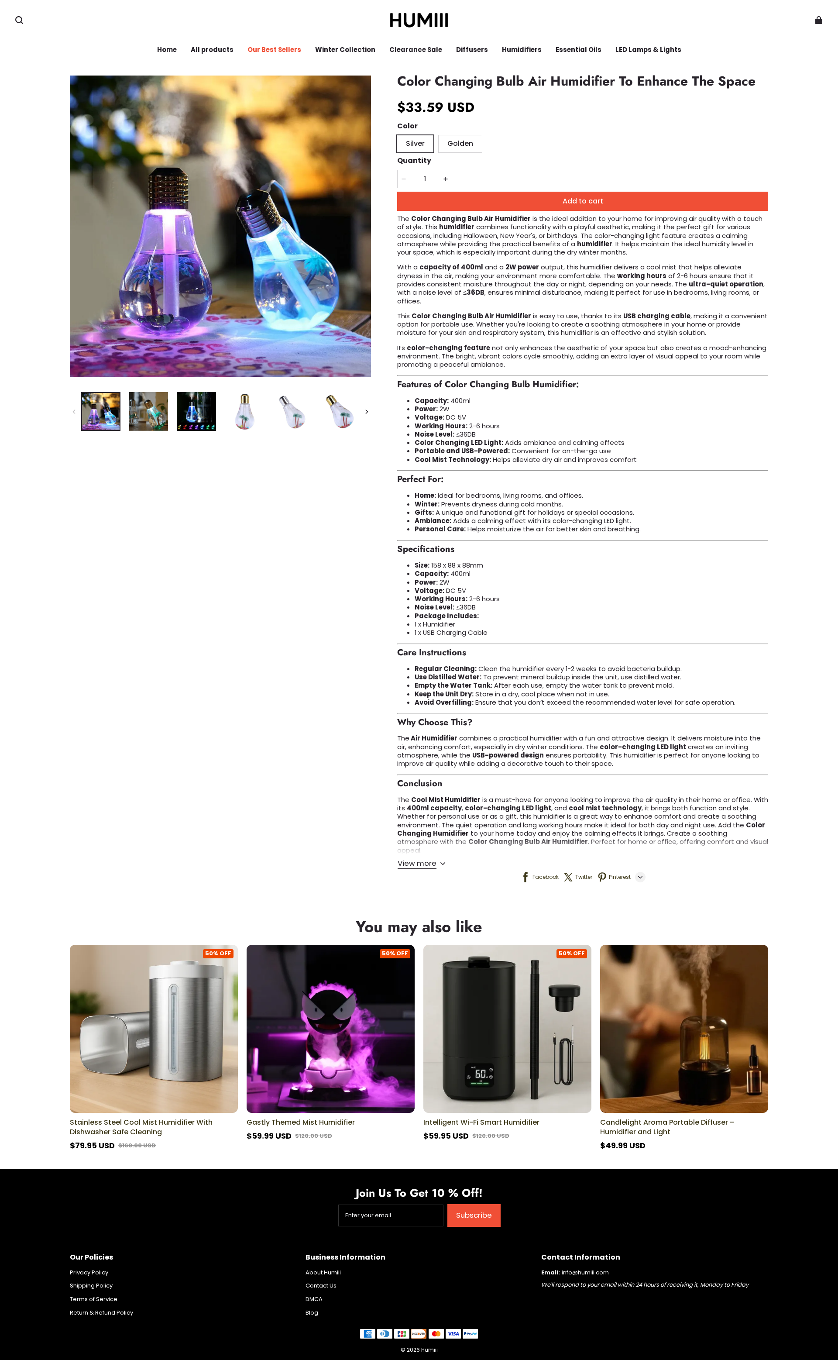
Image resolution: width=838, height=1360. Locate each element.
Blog (312, 1312)
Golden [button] (460, 143)
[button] (19, 20)
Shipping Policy (91, 1285)
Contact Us (321, 1285)
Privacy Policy (89, 1272)
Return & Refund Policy (101, 1312)
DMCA (314, 1299)
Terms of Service (93, 1299)
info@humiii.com (585, 1272)
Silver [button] (415, 143)
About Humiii (323, 1272)
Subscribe (474, 1215)
